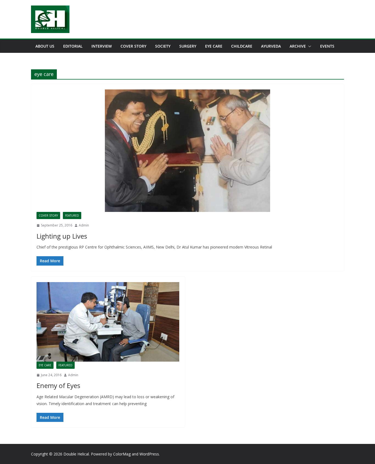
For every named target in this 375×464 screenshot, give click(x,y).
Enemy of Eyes (58, 385)
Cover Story (133, 46)
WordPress (149, 454)
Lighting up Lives (62, 236)
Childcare (241, 46)
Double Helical (76, 454)
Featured (72, 215)
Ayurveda (271, 46)
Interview (101, 46)
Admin (84, 225)
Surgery (187, 46)
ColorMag (122, 454)
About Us (44, 46)
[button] (308, 46)
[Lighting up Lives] (187, 150)
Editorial (73, 46)
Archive (298, 46)
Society (162, 46)
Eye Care (213, 46)
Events (327, 46)
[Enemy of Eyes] (108, 322)
